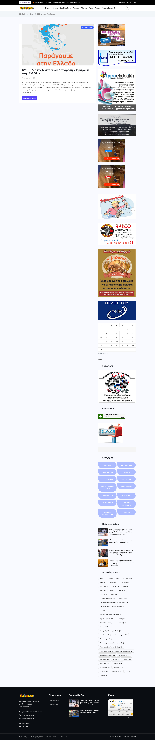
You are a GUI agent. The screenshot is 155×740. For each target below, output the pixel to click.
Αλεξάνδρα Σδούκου (107, 598)
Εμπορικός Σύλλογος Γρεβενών (111, 631)
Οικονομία (107, 502)
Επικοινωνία (54, 704)
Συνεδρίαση (124, 655)
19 (111, 341)
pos (112, 590)
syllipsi (114, 594)
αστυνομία (104, 663)
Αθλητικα (84, 8)
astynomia (127, 578)
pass (125, 586)
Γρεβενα (76, 8)
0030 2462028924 (27, 715)
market (116, 586)
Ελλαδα (47, 8)
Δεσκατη (126, 479)
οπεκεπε (104, 671)
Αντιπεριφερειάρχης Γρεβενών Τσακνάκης (114, 602)
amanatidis (113, 578)
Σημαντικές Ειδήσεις (126, 504)
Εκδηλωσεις (126, 486)
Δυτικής (122, 623)
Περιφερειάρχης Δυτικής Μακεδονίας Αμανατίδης (116, 651)
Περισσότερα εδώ (29, 98)
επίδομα (118, 663)
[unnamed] (117, 125)
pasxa (103, 590)
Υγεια (91, 8)
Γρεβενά (104, 610)
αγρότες (127, 659)
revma (103, 594)
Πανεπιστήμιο (106, 639)
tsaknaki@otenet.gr (27, 719)
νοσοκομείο (118, 667)
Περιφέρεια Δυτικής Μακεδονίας (111, 647)
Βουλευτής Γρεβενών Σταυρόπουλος (112, 606)
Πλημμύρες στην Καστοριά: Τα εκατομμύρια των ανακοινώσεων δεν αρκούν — (121, 562)
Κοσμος (55, 8)
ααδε (115, 659)
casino (107, 465)
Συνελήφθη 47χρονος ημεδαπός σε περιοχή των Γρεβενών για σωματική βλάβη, (121, 552)
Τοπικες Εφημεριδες (109, 8)
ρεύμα (129, 671)
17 (101, 341)
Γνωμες (97, 8)
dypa (102, 582)
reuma (122, 590)
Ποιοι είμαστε (54, 701)
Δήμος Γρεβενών (106, 618)
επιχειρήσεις (105, 667)
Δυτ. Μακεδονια (65, 8)
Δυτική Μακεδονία (107, 623)
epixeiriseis (124, 582)
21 (122, 341)
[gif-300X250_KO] (111, 35)
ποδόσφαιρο (117, 671)
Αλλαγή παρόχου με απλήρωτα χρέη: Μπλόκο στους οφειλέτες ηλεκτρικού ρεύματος (120, 531)
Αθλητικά (107, 472)
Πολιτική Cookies (51, 737)
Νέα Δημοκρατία (121, 635)
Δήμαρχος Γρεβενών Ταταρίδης (110, 614)
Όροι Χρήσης (23, 737)
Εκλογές (104, 627)
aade (102, 578)
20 (117, 341)
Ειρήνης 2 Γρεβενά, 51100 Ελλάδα (31, 712)
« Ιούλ (100, 359)
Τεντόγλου (104, 659)
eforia (113, 582)
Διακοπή (121, 618)
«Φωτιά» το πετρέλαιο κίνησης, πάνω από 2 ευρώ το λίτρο (89, 711)
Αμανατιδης (123, 598)
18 (106, 341)
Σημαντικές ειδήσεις (107, 655)
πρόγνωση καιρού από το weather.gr (121, 717)
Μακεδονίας (105, 635)
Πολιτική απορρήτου (37, 737)
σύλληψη (104, 675)
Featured (104, 586)
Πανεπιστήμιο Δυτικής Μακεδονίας (112, 643)
